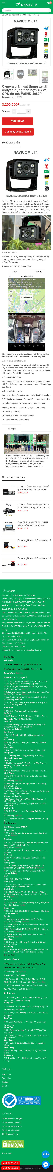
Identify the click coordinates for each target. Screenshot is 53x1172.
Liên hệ (5, 1086)
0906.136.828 (11, 1168)
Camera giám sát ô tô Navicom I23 (34, 558)
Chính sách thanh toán (12, 1126)
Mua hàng (17, 121)
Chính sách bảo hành (11, 1122)
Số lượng (6, 111)
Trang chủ (6, 1074)
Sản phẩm (6, 1078)
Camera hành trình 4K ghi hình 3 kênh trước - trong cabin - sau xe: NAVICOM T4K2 (33, 506)
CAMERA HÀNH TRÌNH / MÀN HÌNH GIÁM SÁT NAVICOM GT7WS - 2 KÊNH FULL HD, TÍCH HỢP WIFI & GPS (33, 524)
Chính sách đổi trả (10, 1134)
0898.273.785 (11, 1163)
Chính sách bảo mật (10, 1130)
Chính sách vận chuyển (12, 1119)
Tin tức (5, 1082)
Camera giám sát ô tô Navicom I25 (34, 540)
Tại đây (19, 673)
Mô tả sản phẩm (11, 142)
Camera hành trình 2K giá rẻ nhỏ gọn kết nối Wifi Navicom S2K (33, 488)
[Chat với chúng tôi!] (46, 1164)
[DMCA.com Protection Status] (13, 1144)
